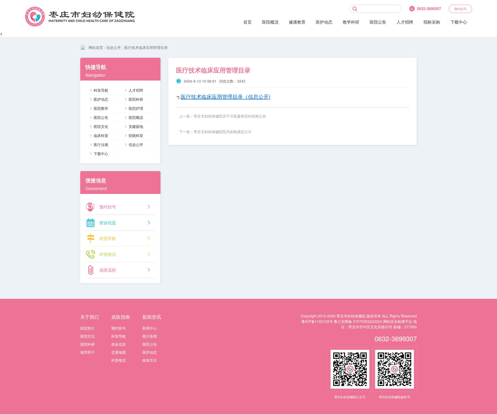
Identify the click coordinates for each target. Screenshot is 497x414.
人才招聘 (405, 22)
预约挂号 (460, 8)
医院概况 (270, 22)
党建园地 (136, 126)
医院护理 (136, 108)
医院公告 (378, 22)
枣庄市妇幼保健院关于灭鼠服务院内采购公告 (230, 116)
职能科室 (136, 135)
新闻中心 (149, 328)
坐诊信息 (118, 344)
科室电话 (118, 360)
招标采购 (431, 22)
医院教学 (101, 108)
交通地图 (118, 352)
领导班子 (87, 352)
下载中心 (458, 22)
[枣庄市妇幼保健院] (80, 16)
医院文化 (101, 126)
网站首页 (96, 47)
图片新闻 (149, 336)
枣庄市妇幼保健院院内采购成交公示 (223, 131)
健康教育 (297, 22)
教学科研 (351, 22)
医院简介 (87, 328)
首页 (247, 22)
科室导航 (101, 90)
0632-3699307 (396, 338)
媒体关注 (149, 360)
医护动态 (324, 22)
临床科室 (101, 135)
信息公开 (113, 47)
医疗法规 (101, 144)
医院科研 (136, 99)
